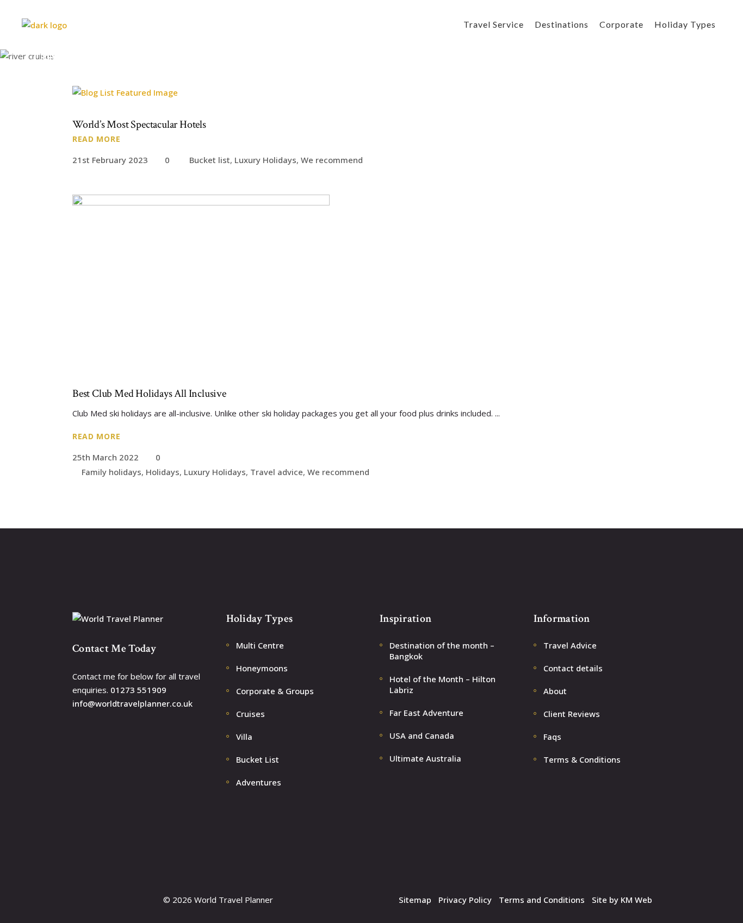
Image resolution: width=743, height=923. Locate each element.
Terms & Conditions (582, 759)
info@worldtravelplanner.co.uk (132, 703)
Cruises (250, 713)
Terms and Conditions (542, 899)
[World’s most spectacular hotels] (125, 92)
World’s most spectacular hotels (139, 124)
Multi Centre (260, 645)
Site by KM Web (622, 899)
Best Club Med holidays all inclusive (149, 393)
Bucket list (209, 159)
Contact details (573, 668)
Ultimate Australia (425, 758)
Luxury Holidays (265, 159)
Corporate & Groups (275, 690)
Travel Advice (570, 645)
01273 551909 (138, 689)
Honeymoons (262, 668)
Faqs (552, 736)
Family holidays (111, 471)
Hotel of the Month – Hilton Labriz (442, 684)
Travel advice (276, 471)
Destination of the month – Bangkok (441, 651)
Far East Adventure (426, 712)
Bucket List (257, 759)
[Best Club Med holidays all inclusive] (201, 282)
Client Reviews (571, 713)
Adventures (258, 782)
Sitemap (415, 899)
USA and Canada (421, 735)
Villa (244, 736)
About (555, 690)
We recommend (332, 159)
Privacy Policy (465, 899)
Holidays (162, 471)
